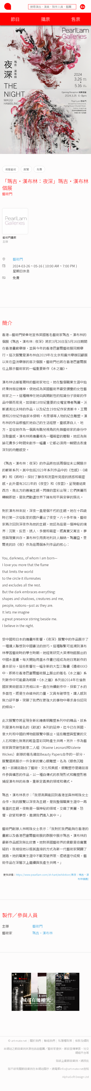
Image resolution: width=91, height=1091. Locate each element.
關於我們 (35, 1041)
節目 (15, 19)
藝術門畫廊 (9, 237)
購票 (45, 19)
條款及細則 (82, 1041)
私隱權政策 (65, 1041)
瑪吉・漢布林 (42, 932)
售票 (75, 19)
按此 (86, 1061)
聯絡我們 (49, 1041)
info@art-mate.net (71, 1069)
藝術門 (7, 193)
